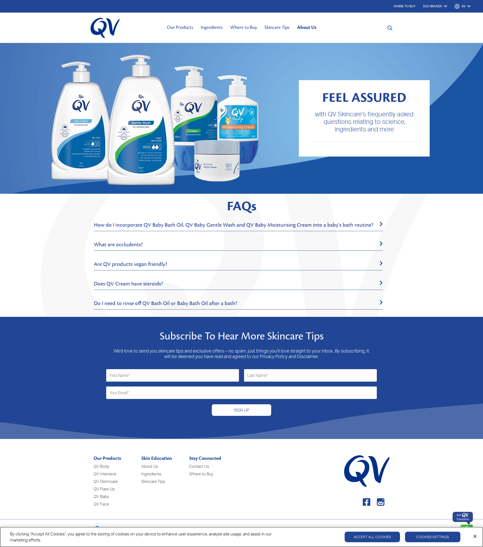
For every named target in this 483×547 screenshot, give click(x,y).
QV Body (101, 466)
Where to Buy (243, 27)
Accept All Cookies (372, 537)
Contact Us (199, 466)
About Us (306, 27)
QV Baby (101, 496)
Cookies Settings (432, 537)
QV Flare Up (104, 488)
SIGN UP (241, 410)
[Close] (474, 536)
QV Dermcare (106, 481)
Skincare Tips (277, 27)
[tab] (238, 225)
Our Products (180, 27)
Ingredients (212, 27)
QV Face (101, 504)
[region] (241, 537)
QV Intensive (105, 473)
